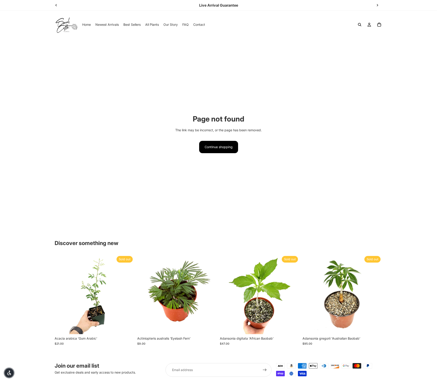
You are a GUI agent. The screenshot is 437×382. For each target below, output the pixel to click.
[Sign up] (264, 370)
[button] (9, 372)
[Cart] (379, 25)
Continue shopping (219, 147)
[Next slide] (377, 5)
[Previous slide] (56, 5)
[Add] (210, 327)
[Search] (360, 25)
